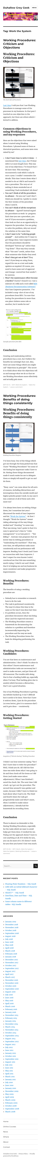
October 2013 (10, 1033)
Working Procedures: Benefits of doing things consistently (19, 399)
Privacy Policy (23, 1154)
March (18, 849)
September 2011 (11, 1059)
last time (22, 161)
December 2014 (11, 1024)
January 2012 (10, 1053)
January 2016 (10, 1012)
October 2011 (10, 1056)
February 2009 (11, 1103)
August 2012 (10, 1044)
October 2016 (10, 986)
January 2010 (10, 1088)
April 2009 (9, 1097)
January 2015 (10, 1021)
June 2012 (9, 1050)
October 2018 (10, 930)
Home (5, 1122)
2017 (13, 385)
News (5, 1132)
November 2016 (11, 983)
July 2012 (9, 1047)
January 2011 (10, 1079)
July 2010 (9, 1082)
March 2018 (10, 951)
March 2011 (10, 1077)
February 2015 (11, 1018)
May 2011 (9, 1071)
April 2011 (9, 1074)
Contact (6, 1147)
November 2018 (11, 927)
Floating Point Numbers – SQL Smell (20, 884)
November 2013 (11, 1030)
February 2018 (11, 954)
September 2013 (12, 1036)
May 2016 (9, 1001)
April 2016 (9, 1003)
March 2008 (10, 1112)
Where (6, 1137)
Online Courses (9, 1127)
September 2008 (12, 1109)
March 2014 (10, 1027)
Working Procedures (22, 851)
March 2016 (10, 1006)
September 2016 (12, 989)
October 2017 (10, 965)
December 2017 (11, 960)
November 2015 (11, 1015)
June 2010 (9, 1085)
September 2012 (12, 1041)
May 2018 (9, 945)
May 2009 (9, 1094)
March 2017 (10, 977)
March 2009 (10, 1100)
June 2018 (9, 942)
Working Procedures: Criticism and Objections (19, 43)
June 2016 (9, 998)
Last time (7, 105)
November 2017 (11, 962)
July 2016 (9, 995)
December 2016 (11, 980)
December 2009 (11, 1091)
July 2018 (9, 939)
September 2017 (12, 968)
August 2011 (10, 1062)
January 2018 (10, 957)
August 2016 (10, 992)
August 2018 (10, 936)
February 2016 (11, 1009)
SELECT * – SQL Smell (14, 893)
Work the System (21, 385)
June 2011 (9, 1068)
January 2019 (10, 922)
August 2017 (10, 971)
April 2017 (9, 974)
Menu (34, 7)
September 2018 (12, 933)
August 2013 (10, 1039)
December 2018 (11, 924)
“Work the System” (18, 516)
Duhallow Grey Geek (16, 7)
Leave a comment (16, 387)
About (5, 1142)
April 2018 (9, 948)
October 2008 (11, 1106)
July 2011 (8, 1065)
